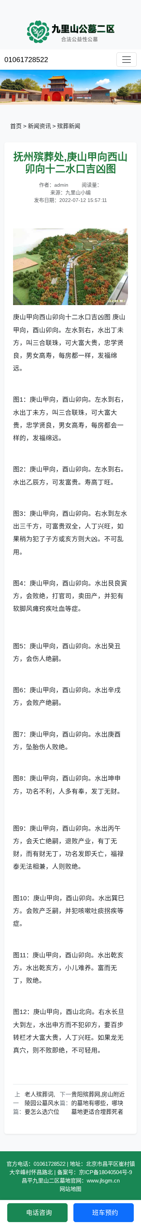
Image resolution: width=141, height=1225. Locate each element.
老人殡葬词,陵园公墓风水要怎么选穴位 (42, 1103)
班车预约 (105, 1212)
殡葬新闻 (68, 126)
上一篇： (19, 1103)
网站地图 (70, 1189)
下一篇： (65, 1098)
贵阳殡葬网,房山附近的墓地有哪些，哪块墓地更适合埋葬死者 (98, 1103)
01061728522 (26, 60)
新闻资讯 (39, 126)
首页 (16, 126)
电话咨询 (39, 1212)
